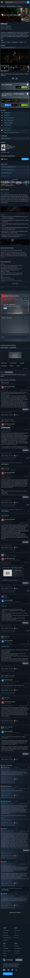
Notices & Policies (7, 950)
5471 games (6, 383)
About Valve (17, 930)
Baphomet (6, 382)
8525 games (6, 555)
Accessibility (5, 948)
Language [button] (22, 363)
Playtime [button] (11, 365)
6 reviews (12, 677)
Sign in (2, 74)
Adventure (14, 42)
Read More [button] (25, 409)
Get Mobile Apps (7, 973)
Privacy (4, 946)
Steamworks (5, 935)
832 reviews (13, 421)
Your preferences (12, 347)
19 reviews (6, 728)
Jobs (15, 932)
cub (5, 554)
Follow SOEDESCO (9, 304)
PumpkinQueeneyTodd (9, 675)
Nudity (8, 42)
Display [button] (18, 365)
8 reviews (12, 383)
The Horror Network (8, 419)
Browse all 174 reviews (15, 912)
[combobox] (16, 2)
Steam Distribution (7, 937)
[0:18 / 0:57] (15, 57)
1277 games (6, 469)
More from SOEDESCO (12, 296)
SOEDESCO (7, 27)
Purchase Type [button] (13, 363)
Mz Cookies (7, 468)
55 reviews (6, 637)
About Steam (6, 930)
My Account (17, 953)
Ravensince (6, 636)
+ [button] (25, 42)
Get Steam (16, 946)
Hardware (16, 935)
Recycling (16, 937)
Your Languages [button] (8, 372)
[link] (16, 105)
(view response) (5, 464)
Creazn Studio (8, 26)
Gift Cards (5, 940)
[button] (3, 6)
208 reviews (6, 597)
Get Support (17, 950)
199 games (6, 677)
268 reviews (13, 469)
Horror (3, 42)
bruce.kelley (7, 697)
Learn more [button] (25, 159)
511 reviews (13, 555)
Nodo (5, 596)
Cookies (4, 953)
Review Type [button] (4, 363)
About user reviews (4, 347)
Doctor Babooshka (8, 727)
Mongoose (6, 515)
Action (21, 42)
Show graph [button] (24, 368)
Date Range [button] (3, 365)
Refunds (5, 955)
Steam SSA (5, 932)
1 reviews (6, 516)
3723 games (6, 421)
